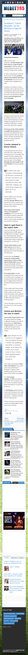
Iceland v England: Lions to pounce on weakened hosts (13, 562)
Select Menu (4, 15)
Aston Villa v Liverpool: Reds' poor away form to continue (13, 575)
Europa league (7, 623)
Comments (14, 557)
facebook (6, 2)
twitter (8, 2)
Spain (16, 618)
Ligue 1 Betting (14, 567)
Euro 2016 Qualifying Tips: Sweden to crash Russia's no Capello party (16, 589)
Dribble (18, 2)
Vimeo (20, 2)
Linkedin (13, 2)
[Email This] (6, 413)
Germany (12, 621)
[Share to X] (9, 413)
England (18, 613)
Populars (7, 557)
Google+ (10, 2)
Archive (21, 557)
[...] (18, 439)
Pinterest (15, 2)
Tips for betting (15, 410)
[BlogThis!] (7, 413)
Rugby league (7, 618)
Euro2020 (8, 410)
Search (24, 15)
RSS (22, 2)
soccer (11, 410)
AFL (5, 621)
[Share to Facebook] (10, 413)
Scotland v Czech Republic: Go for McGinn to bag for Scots (13, 27)
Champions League (8, 616)
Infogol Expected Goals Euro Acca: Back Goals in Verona (16, 581)
